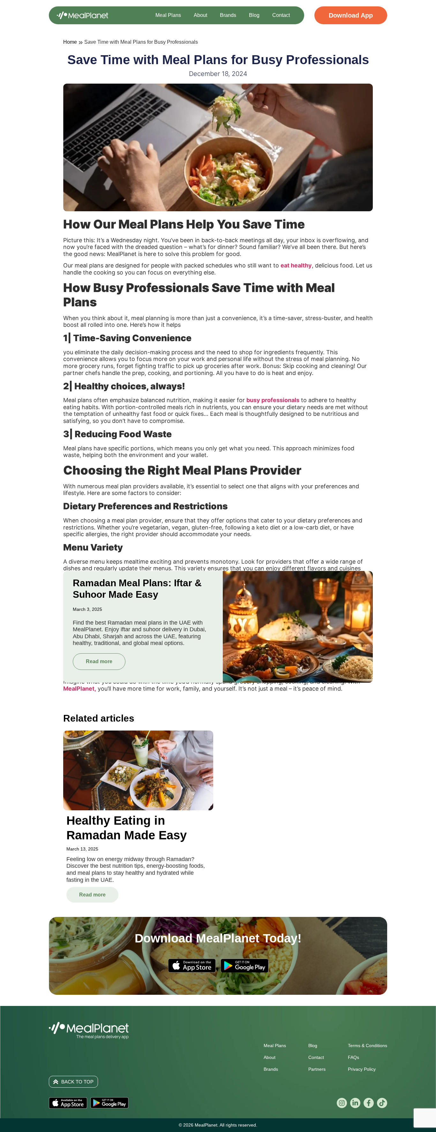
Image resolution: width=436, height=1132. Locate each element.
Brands (228, 15)
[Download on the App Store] (68, 1103)
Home (70, 42)
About (200, 15)
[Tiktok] (382, 1103)
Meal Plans (168, 15)
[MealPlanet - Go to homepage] (82, 15)
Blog (254, 15)
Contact (281, 15)
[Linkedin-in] (355, 1103)
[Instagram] (342, 1103)
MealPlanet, (79, 688)
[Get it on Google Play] (109, 1102)
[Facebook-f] (369, 1103)
